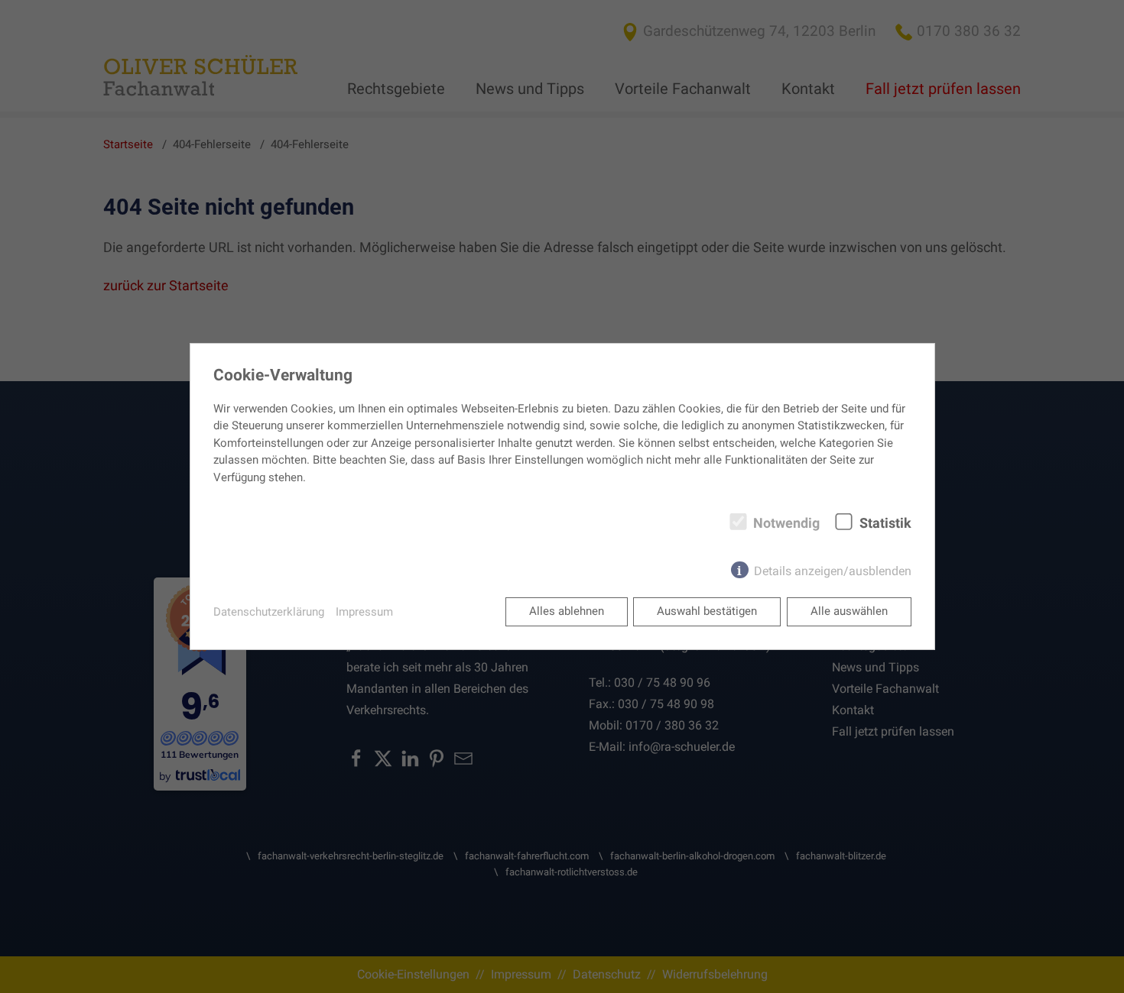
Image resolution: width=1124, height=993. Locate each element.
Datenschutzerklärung (268, 612)
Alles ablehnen (566, 611)
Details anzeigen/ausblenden (832, 571)
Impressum (364, 612)
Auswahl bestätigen (707, 611)
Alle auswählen (849, 611)
